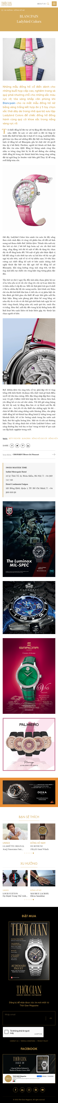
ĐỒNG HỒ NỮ (35, 890)
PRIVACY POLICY (42, 1041)
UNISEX (6, 890)
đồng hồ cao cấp (39, 438)
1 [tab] (24, 853)
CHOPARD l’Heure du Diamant (26, 454)
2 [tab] (26, 853)
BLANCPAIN (26, 438)
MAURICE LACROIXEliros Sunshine (39, 894)
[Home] (2, 10)
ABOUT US (41, 4)
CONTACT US (14, 1041)
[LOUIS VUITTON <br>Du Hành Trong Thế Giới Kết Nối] (15, 878)
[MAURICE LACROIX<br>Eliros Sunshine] (42, 878)
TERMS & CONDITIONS (28, 1041)
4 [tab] (31, 853)
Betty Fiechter (15, 438)
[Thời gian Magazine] (6, 3)
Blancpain (9, 103)
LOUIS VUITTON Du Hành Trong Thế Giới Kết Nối (14, 894)
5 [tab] (33, 853)
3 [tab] (29, 853)
